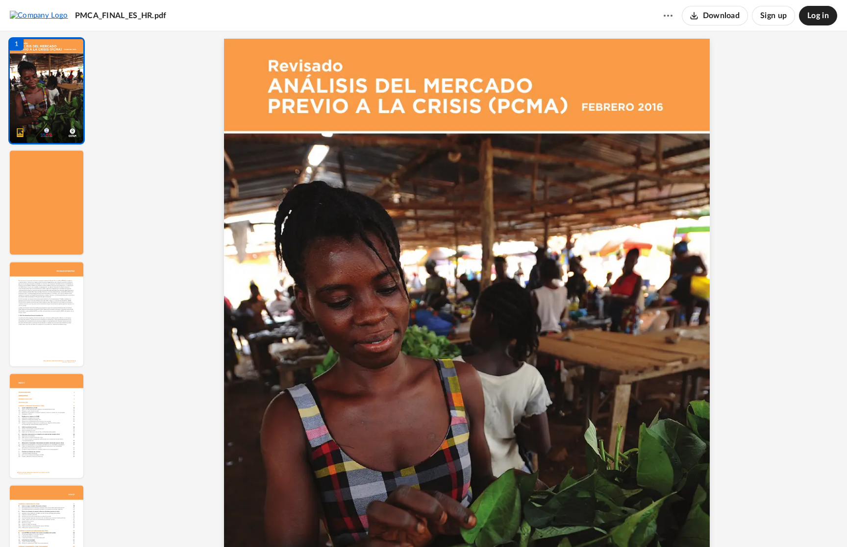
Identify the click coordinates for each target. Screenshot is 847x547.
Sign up (773, 16)
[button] (46, 91)
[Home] (39, 15)
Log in (818, 16)
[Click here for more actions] (668, 15)
